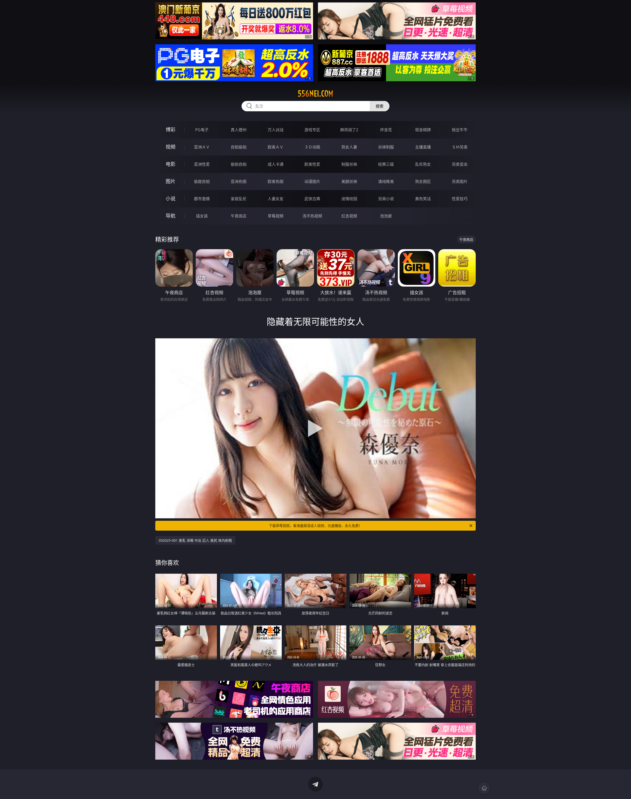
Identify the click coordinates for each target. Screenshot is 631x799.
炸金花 (386, 129)
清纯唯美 (386, 181)
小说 (170, 198)
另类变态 (460, 164)
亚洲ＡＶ (202, 147)
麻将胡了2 (349, 129)
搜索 (380, 106)
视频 (170, 147)
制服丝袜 (349, 164)
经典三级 (386, 164)
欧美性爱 (312, 164)
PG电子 (202, 129)
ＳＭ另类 (460, 147)
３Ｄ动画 (312, 147)
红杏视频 (349, 216)
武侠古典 (312, 198)
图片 (170, 181)
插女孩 (202, 216)
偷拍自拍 (238, 164)
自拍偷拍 (238, 147)
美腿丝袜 (349, 181)
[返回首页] (484, 788)
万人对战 (275, 129)
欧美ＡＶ (275, 147)
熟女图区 (423, 181)
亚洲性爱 (202, 164)
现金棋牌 (423, 129)
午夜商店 (238, 216)
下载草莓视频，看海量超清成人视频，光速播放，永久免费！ (315, 525)
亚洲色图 (238, 181)
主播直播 (423, 147)
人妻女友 (275, 198)
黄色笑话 (423, 198)
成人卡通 (275, 164)
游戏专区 (312, 129)
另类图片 (460, 181)
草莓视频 (275, 216)
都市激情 (202, 198)
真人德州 (238, 129)
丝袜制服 (386, 147)
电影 (170, 164)
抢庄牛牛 (460, 129)
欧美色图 (275, 181)
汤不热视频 (312, 216)
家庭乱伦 (238, 198)
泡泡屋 (386, 216)
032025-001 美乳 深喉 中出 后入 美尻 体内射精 (195, 540)
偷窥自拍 (202, 181)
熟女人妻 (349, 147)
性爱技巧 (460, 198)
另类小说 (386, 198)
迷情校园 (349, 198)
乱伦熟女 (423, 164)
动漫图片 (312, 181)
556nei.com (315, 93)
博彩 (170, 129)
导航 (170, 215)
